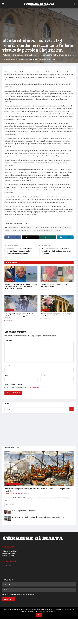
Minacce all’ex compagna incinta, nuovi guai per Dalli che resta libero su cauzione (56, 315)
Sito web (43, 375)
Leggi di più (11, 505)
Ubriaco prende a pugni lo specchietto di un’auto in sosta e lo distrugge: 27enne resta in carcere (20, 316)
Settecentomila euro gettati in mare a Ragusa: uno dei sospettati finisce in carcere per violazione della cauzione (20, 286)
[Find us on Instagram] (10, 565)
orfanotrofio (67, 227)
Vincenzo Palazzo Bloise (13, 493)
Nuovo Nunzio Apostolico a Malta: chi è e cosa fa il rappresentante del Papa (38, 517)
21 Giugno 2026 (26, 493)
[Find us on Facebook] (2, 565)
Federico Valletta (9, 60)
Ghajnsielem (45, 227)
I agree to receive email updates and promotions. (19, 594)
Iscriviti (9, 599)
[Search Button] (75, 4)
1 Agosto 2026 (45, 318)
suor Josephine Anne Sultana (42, 231)
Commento (9, 340)
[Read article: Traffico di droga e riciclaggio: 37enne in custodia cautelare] (57, 274)
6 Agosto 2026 (45, 289)
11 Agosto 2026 (9, 291)
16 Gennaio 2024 (23, 60)
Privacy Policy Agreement (13, 384)
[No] (75, 613)
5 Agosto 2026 (9, 320)
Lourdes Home (56, 227)
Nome (7, 366)
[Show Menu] (3, 4)
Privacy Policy (34, 387)
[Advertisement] (39, 429)
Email (7, 375)
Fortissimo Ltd (8, 547)
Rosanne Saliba (10, 231)
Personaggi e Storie (13, 484)
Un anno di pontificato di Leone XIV (24, 511)
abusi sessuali (14, 227)
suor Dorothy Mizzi (24, 231)
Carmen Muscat (26, 227)
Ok (39, 615)
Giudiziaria (34, 60)
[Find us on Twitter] (6, 565)
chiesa (36, 227)
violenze (57, 231)
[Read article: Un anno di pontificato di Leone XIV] (7, 512)
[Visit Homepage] (39, 4)
